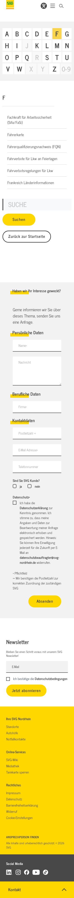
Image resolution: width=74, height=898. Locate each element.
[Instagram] (18, 872)
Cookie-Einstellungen (19, 817)
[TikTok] (45, 872)
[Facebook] (26, 872)
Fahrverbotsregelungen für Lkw (30, 170)
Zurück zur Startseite (26, 236)
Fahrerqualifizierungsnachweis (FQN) (34, 146)
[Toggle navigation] (52, 6)
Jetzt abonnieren (26, 690)
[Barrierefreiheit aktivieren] (44, 6)
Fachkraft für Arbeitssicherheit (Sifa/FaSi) (29, 119)
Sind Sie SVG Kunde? (26, 480)
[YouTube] (36, 872)
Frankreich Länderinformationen (30, 182)
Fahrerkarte (15, 134)
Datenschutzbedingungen (51, 678)
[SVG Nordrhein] (10, 4)
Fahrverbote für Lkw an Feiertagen (32, 158)
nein (37, 486)
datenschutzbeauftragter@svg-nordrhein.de (39, 560)
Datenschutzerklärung (34, 507)
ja (21, 486)
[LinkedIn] (9, 872)
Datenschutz (21, 496)
